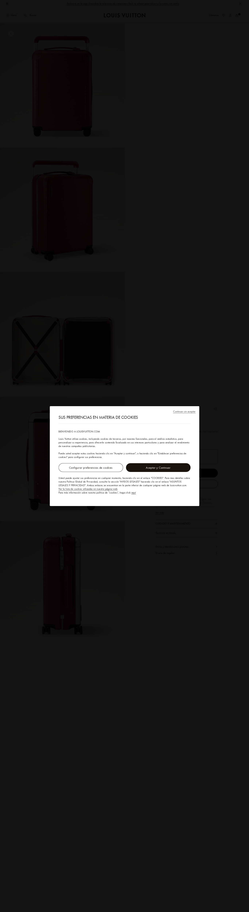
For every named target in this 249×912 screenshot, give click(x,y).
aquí (133, 492)
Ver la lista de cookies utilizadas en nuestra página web (88, 489)
